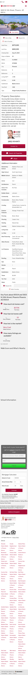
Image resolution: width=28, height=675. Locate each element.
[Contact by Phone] (23, 1)
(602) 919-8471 (14, 141)
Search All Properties (15, 153)
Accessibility (4, 673)
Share (15, 159)
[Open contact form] (26, 1)
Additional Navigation (14, 512)
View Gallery (15, 32)
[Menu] (26, 6)
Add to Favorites (8, 41)
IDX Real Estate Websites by (7, 671)
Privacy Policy (15, 537)
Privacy (15, 673)
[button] (1, 24)
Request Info (21, 38)
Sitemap (3, 540)
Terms (10, 673)
